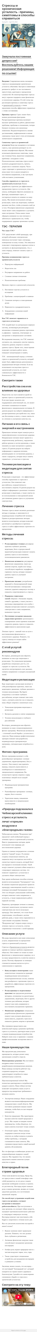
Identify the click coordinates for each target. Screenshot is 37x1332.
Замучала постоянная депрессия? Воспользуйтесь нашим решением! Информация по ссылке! (18, 65)
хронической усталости (11, 105)
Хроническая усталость (18, 947)
